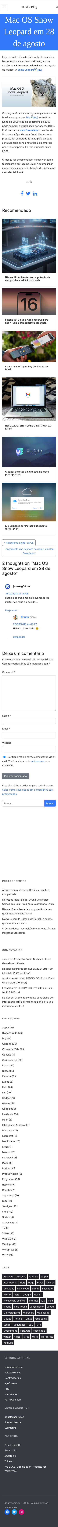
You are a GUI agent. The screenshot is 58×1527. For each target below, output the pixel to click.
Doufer (25, 616)
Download (23, 1288)
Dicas (5, 1070)
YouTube (8, 1342)
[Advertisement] (29, 844)
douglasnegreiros (14, 1416)
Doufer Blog (29, 7)
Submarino (10, 1427)
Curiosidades (9, 1060)
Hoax (5, 1119)
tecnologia (39, 1330)
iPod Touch (20, 1306)
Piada (5, 1162)
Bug (4, 1038)
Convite (6, 1054)
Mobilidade (8, 1141)
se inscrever (38, 761)
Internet (33, 1300)
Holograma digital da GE (19, 542)
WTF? (5, 1255)
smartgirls (10, 1455)
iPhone (7, 1306)
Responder (11, 610)
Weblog (6, 1244)
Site (38, 1324)
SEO (4, 1200)
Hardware (7, 1114)
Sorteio (6, 1217)
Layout (51, 1306)
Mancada (7, 1130)
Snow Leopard (26, 69)
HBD (7, 1388)
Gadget (6, 1097)
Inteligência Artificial (13, 1125)
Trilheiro (9, 1461)
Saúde (6, 1324)
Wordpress (8, 1249)
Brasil (40, 1282)
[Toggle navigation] (4, 7)
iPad (50, 1300)
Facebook (47, 1288)
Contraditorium (13, 1377)
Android (33, 1276)
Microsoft (7, 1135)
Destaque (8, 1288)
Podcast (6, 1168)
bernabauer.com (13, 1367)
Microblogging (11, 1312)
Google (6, 1108)
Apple (5, 1027)
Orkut (29, 1318)
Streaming (8, 1222)
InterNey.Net (11, 1394)
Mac (28, 117)
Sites (5, 1211)
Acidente (8, 1276)
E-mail (35, 1288)
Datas (5, 1065)
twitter (7, 1336)
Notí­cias (6, 1157)
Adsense (21, 1276)
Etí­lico (5, 1081)
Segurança (8, 1195)
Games (6, 1103)
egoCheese (10, 1383)
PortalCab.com (12, 1399)
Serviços (7, 1206)
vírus (26, 1336)
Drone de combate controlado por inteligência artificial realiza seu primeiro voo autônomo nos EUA (28, 1002)
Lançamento (37, 1306)
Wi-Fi (35, 1336)
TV (3, 1227)
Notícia (18, 1318)
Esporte (6, 1076)
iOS (43, 1300)
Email (6, 728)
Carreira (6, 1043)
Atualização (10, 1282)
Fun (4, 1092)
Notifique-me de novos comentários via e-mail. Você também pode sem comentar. (28, 761)
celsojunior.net (12, 1372)
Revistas (7, 1190)
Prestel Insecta (12, 1422)
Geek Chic (10, 1450)
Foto (4, 1087)
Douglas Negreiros (12, 968)
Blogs (31, 1282)
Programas (8, 1179)
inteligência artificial (14, 1300)
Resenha (7, 1184)
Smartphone (10, 1330)
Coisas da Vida (10, 1049)
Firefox (7, 1294)
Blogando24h (9, 1032)
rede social (41, 1318)
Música (6, 1152)
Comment (8, 672)
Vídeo (5, 1233)
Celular (50, 1282)
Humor (37, 1294)
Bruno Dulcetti (12, 1445)
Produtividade (10, 1173)
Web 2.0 (6, 1238)
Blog (22, 1282)
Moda (5, 1146)
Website (6, 742)
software (25, 1330)
